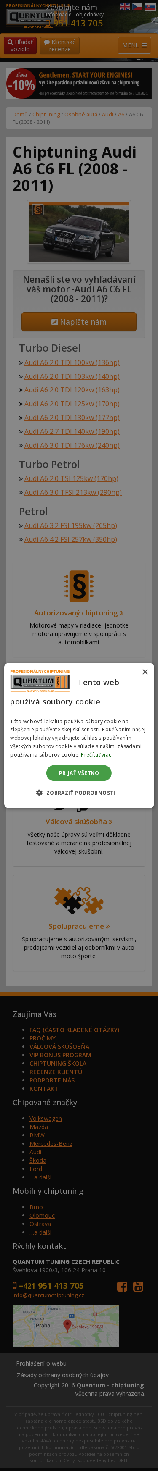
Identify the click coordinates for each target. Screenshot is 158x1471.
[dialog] (79, 735)
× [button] (145, 672)
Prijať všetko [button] (79, 772)
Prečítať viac (96, 754)
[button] (79, 792)
